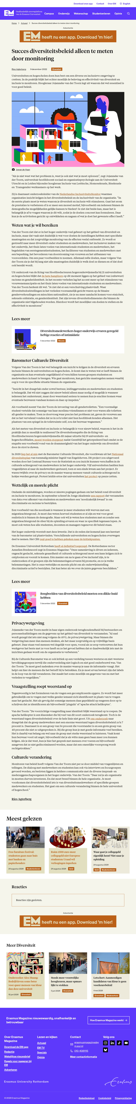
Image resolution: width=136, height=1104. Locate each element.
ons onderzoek (99, 718)
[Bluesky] (105, 1050)
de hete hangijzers (52, 276)
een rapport (98, 495)
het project (91, 476)
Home (14, 23)
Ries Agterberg (19, 69)
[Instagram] (105, 1043)
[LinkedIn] (112, 1043)
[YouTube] (126, 1043)
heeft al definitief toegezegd (70, 546)
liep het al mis (29, 454)
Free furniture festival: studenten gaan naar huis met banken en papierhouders (23, 857)
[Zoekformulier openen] (128, 13)
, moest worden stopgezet (48, 439)
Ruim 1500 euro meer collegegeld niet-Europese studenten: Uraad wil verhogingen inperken (65, 857)
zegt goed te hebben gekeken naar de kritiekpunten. (70, 539)
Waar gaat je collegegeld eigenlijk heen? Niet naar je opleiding (109, 855)
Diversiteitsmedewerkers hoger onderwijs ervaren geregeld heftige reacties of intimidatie (79, 333)
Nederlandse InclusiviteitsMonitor (80, 194)
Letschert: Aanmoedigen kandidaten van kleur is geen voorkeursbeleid (110, 981)
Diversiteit (56, 69)
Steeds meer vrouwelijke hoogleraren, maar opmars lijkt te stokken (66, 981)
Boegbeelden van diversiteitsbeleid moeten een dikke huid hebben (79, 595)
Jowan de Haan (23, 169)
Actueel (24, 23)
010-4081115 (81, 1051)
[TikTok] (119, 1043)
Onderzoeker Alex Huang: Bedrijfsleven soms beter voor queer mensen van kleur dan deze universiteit (25, 983)
